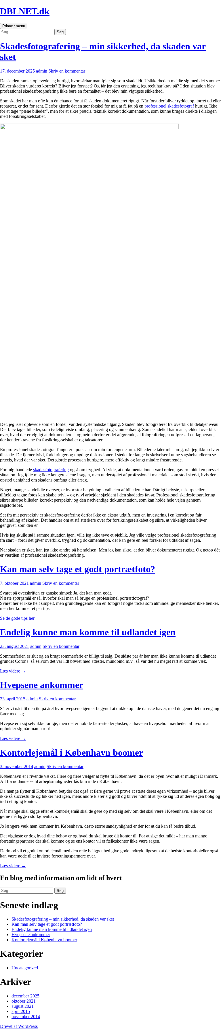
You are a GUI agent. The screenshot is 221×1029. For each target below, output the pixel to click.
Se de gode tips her (17, 618)
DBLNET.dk (24, 11)
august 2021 (23, 1006)
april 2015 (21, 1011)
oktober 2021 (24, 1001)
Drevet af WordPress (19, 1026)
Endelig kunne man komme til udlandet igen (88, 632)
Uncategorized (25, 967)
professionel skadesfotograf (169, 106)
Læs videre (13, 671)
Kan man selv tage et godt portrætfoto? (77, 569)
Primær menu (13, 26)
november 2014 (26, 1016)
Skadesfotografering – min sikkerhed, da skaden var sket (63, 919)
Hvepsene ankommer (41, 685)
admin (41, 71)
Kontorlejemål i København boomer (71, 752)
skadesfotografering (51, 469)
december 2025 (25, 995)
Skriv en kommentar (66, 71)
